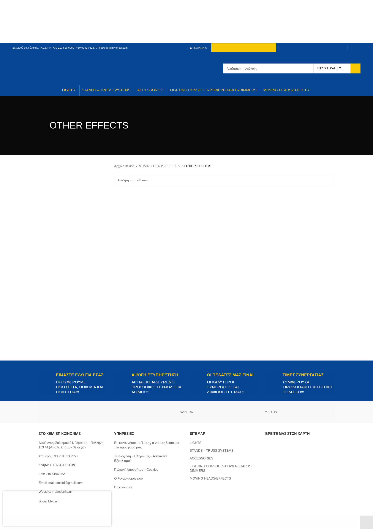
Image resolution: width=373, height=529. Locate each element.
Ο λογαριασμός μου (128, 478)
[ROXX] (144, 412)
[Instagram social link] (171, 47)
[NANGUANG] (229, 412)
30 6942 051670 (87, 47)
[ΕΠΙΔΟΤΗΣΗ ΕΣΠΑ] (36, 508)
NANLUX (186, 412)
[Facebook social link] (166, 47)
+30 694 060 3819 (62, 465)
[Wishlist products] (359, 47)
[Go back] (44, 125)
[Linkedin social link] (182, 47)
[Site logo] (186, 68)
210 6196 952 (55, 474)
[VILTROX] (60, 412)
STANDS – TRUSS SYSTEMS (212, 450)
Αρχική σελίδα (124, 166)
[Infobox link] (73, 383)
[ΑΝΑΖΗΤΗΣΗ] (355, 68)
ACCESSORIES (201, 458)
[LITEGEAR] (313, 412)
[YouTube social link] (177, 47)
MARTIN (271, 412)
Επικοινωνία (123, 487)
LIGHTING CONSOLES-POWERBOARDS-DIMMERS (221, 468)
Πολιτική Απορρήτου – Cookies (136, 469)
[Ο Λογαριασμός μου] (351, 47)
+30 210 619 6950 (63, 47)
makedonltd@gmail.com (113, 47)
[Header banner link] (186, 21)
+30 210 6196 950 (64, 456)
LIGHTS (195, 443)
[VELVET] (102, 412)
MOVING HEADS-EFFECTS (159, 166)
